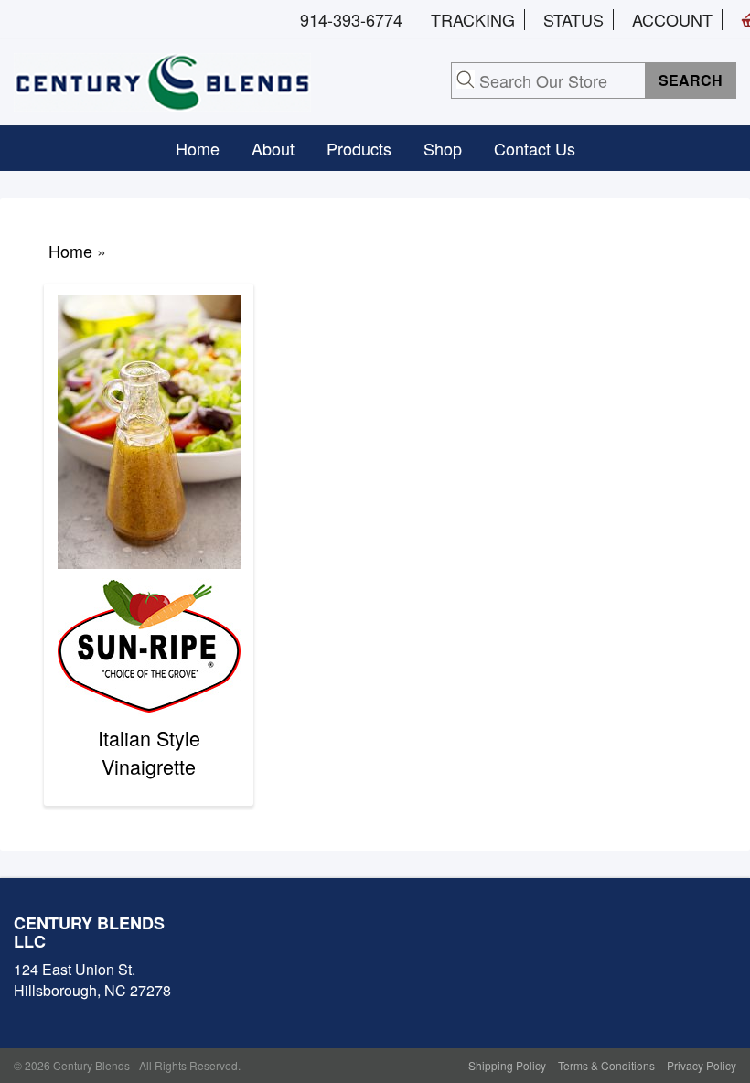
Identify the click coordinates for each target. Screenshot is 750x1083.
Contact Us (534, 148)
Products (359, 148)
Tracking (473, 19)
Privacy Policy (701, 1065)
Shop (442, 148)
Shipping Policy (507, 1065)
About (273, 148)
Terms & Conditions (606, 1065)
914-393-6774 (351, 19)
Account (672, 19)
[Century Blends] (162, 79)
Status (573, 19)
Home (198, 148)
